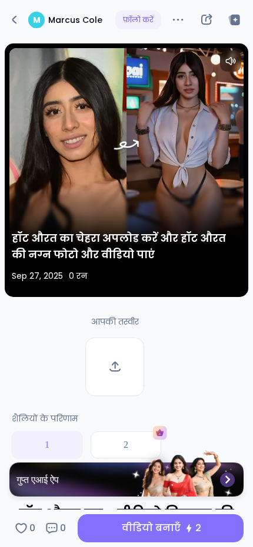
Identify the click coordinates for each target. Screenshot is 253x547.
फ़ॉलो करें (138, 20)
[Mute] (230, 61)
